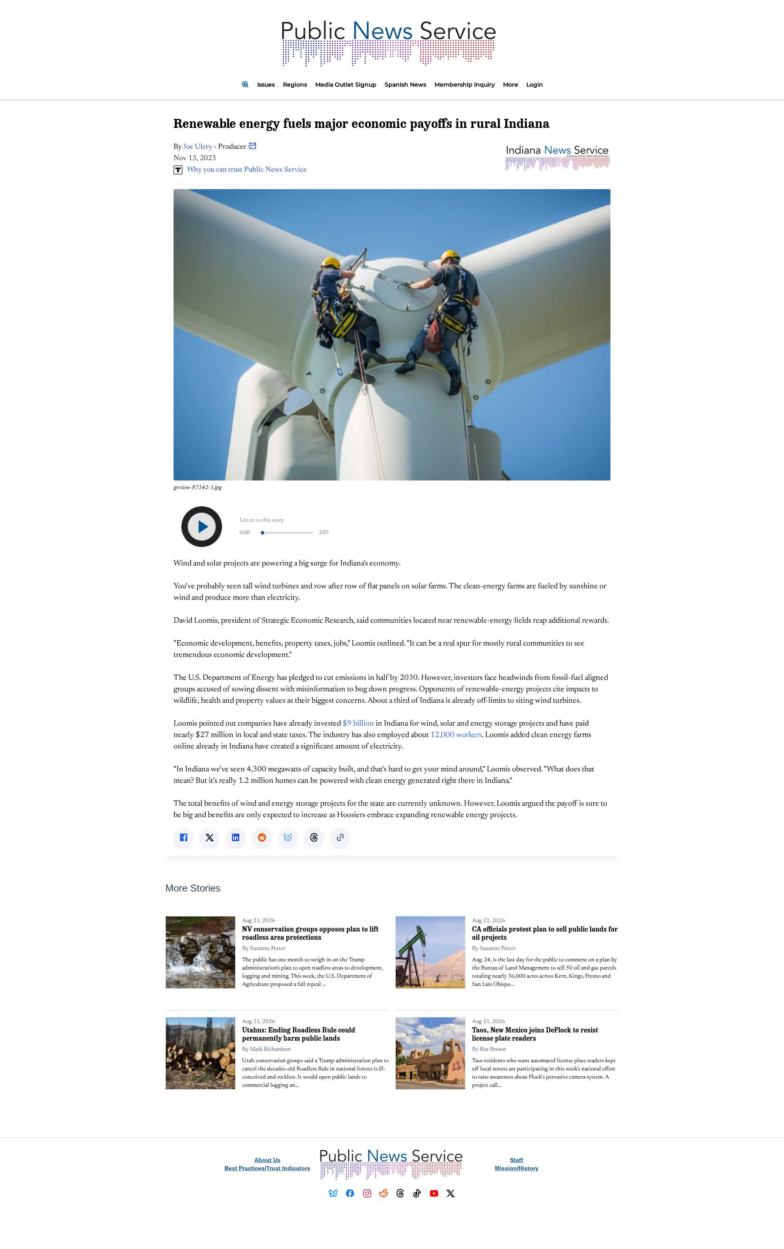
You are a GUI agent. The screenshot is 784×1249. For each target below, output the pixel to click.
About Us (267, 1160)
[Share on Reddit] (262, 837)
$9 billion (358, 724)
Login (534, 84)
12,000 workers (456, 735)
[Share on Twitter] (209, 837)
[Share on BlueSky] (288, 837)
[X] (450, 1193)
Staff (516, 1160)
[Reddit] (384, 1193)
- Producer (215, 147)
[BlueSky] (333, 1193)
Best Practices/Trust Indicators (267, 1168)
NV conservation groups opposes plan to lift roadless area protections (310, 933)
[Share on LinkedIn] (235, 837)
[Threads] (400, 1193)
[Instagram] (367, 1193)
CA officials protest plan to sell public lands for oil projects (545, 933)
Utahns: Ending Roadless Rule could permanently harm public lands (298, 1033)
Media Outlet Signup (345, 84)
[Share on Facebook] (183, 837)
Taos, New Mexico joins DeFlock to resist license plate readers (535, 1033)
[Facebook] (350, 1193)
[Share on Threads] (314, 837)
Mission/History (517, 1168)
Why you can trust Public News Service (245, 170)
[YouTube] (434, 1193)
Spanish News (405, 84)
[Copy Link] (340, 837)
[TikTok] (417, 1193)
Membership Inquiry (464, 84)
